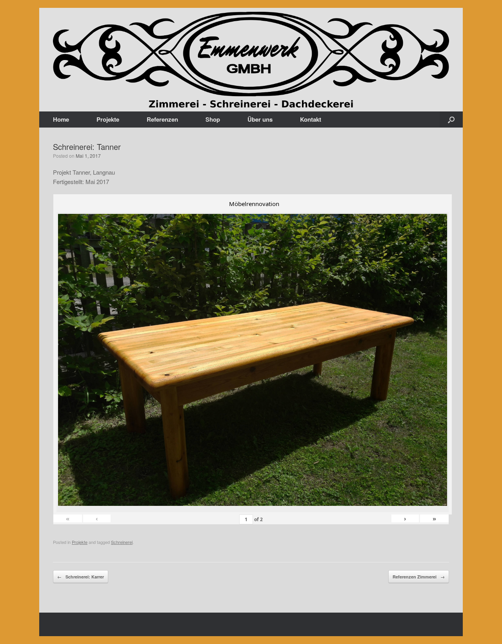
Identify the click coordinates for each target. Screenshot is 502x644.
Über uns (260, 119)
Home (61, 119)
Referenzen (162, 119)
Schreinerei (122, 542)
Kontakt (310, 119)
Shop (213, 119)
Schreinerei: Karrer (80, 577)
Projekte (107, 119)
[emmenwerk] (251, 60)
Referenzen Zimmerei (419, 577)
